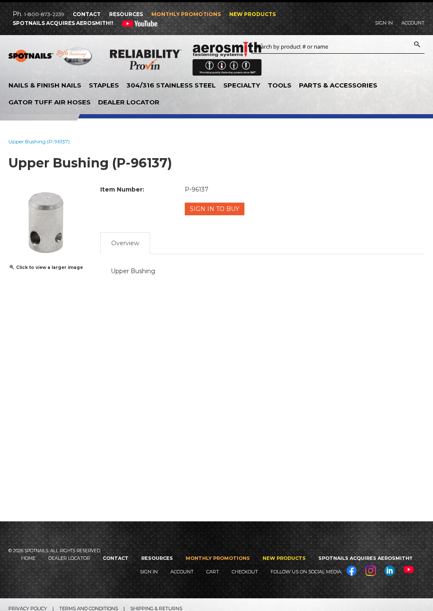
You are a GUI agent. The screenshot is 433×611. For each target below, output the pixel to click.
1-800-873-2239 (44, 14)
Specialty (241, 85)
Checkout (245, 572)
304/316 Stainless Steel (171, 85)
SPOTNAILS (50, 59)
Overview (125, 243)
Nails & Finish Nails (44, 85)
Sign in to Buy (214, 209)
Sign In (384, 23)
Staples (104, 85)
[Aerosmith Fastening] (227, 55)
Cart (212, 572)
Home (28, 558)
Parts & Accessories (338, 85)
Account (413, 23)
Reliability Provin (146, 61)
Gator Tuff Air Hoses (49, 102)
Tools (279, 85)
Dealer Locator (128, 102)
